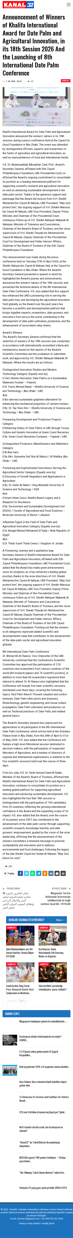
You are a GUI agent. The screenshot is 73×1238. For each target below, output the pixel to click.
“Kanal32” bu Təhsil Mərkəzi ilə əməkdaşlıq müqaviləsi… (39, 1144)
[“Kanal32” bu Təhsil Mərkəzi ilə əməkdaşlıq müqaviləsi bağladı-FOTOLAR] (10, 1146)
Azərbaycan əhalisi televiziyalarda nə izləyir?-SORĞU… (40, 1038)
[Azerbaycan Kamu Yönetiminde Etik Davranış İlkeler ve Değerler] (53, 936)
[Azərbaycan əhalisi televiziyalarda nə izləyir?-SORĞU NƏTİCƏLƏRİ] (10, 1040)
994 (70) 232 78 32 (54, 1218)
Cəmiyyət (65, 80)
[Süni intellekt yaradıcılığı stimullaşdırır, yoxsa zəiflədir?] (53, 972)
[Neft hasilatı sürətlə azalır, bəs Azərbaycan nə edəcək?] (10, 1130)
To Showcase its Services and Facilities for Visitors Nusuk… (44, 1098)
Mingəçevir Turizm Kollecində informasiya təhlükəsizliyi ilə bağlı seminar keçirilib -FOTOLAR (55, 898)
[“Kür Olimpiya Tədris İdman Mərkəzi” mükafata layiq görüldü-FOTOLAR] (10, 1176)
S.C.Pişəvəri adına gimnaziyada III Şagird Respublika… (38, 1053)
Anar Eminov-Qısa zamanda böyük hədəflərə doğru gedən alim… (43, 1083)
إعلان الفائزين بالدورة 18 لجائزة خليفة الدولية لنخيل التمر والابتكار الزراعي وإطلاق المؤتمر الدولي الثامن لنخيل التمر (18, 900)
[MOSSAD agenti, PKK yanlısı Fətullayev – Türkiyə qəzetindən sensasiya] (10, 1161)
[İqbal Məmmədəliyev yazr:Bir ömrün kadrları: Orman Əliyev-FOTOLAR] (20, 936)
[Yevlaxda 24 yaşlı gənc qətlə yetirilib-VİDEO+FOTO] (10, 1191)
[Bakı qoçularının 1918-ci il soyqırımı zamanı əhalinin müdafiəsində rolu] (10, 1070)
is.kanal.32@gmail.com (28, 1218)
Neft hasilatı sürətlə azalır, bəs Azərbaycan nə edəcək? (41, 1129)
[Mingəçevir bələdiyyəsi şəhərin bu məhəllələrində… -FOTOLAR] (10, 1024)
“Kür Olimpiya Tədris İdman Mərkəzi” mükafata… (42, 1172)
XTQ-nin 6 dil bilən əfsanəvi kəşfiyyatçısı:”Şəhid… (42, 1112)
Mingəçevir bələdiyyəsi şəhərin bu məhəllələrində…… (43, 1021)
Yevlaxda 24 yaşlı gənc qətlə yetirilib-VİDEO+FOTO (43, 1188)
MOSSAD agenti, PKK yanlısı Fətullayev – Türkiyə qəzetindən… (42, 1159)
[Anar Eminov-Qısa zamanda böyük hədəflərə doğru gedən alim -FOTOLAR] (10, 1085)
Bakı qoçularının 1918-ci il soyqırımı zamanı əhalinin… (44, 1066)
